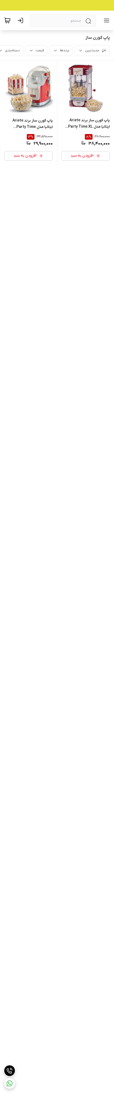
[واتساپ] (9, 1083)
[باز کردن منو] (105, 20)
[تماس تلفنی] (9, 1070)
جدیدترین (92, 50)
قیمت (40, 50)
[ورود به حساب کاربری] (21, 20)
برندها (64, 50)
